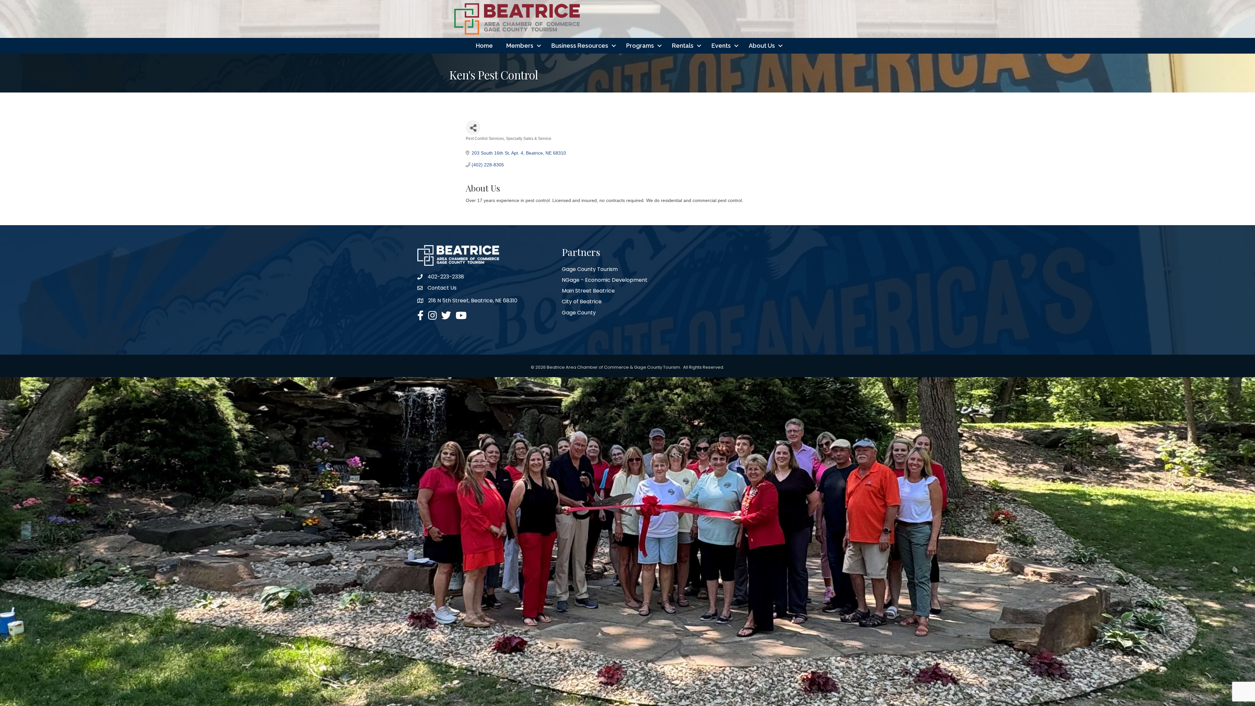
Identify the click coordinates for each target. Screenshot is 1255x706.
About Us (762, 45)
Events (721, 45)
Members (519, 45)
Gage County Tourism (590, 269)
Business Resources (579, 45)
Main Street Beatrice (588, 290)
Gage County (579, 312)
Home (484, 45)
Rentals (683, 45)
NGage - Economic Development (604, 280)
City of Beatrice (582, 301)
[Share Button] (473, 127)
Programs (640, 45)
